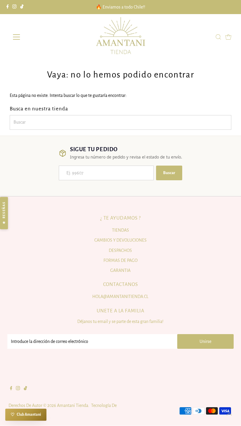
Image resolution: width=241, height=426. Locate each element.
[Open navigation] (36, 37)
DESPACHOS (120, 250)
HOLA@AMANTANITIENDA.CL (120, 296)
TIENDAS (120, 230)
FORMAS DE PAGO (120, 260)
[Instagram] (14, 7)
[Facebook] (7, 7)
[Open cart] (228, 37)
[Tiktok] (22, 7)
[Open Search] (218, 37)
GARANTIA (120, 270)
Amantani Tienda (72, 405)
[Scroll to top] (229, 414)
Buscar (169, 173)
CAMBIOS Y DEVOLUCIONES (120, 240)
